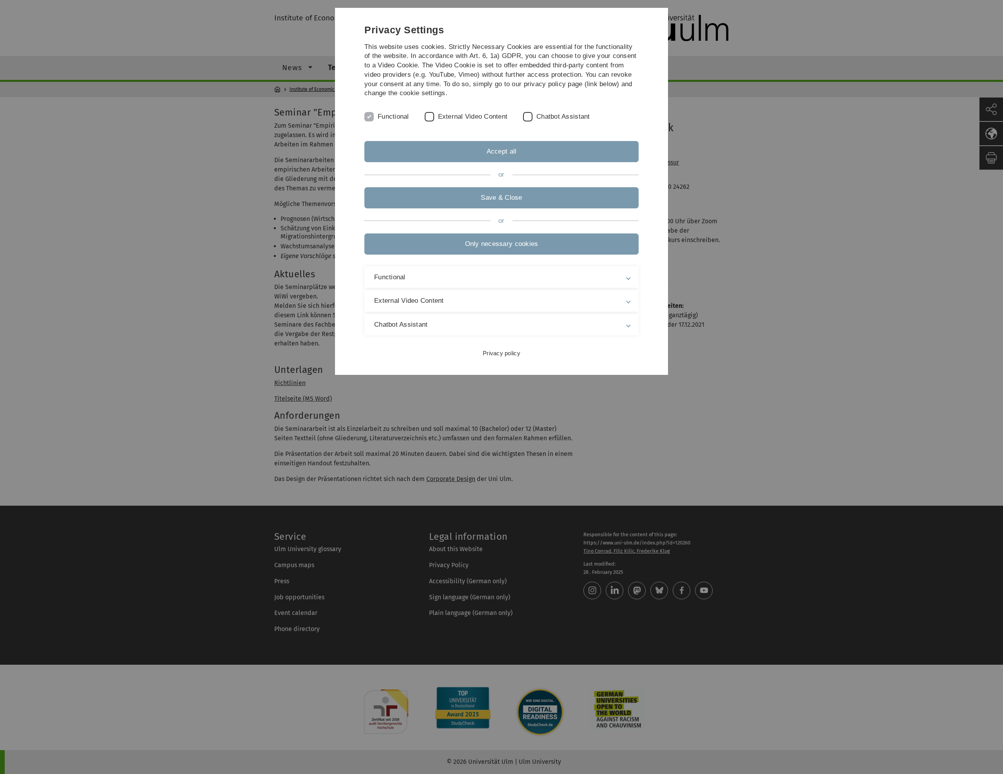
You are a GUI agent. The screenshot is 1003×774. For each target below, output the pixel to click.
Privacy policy (501, 353)
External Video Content (473, 116)
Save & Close (501, 197)
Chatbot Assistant (563, 116)
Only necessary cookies (501, 244)
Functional (393, 116)
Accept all (502, 151)
